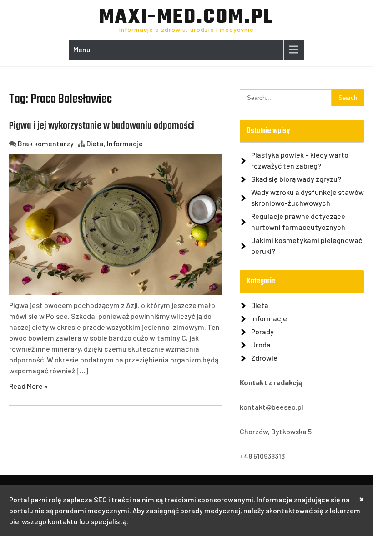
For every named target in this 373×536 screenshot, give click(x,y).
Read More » (28, 386)
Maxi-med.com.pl (186, 18)
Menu (82, 49)
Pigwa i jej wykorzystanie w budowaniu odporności (101, 126)
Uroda (261, 344)
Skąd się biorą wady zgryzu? (296, 178)
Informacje (125, 143)
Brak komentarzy (46, 143)
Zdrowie (264, 357)
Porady (262, 331)
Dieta (95, 143)
